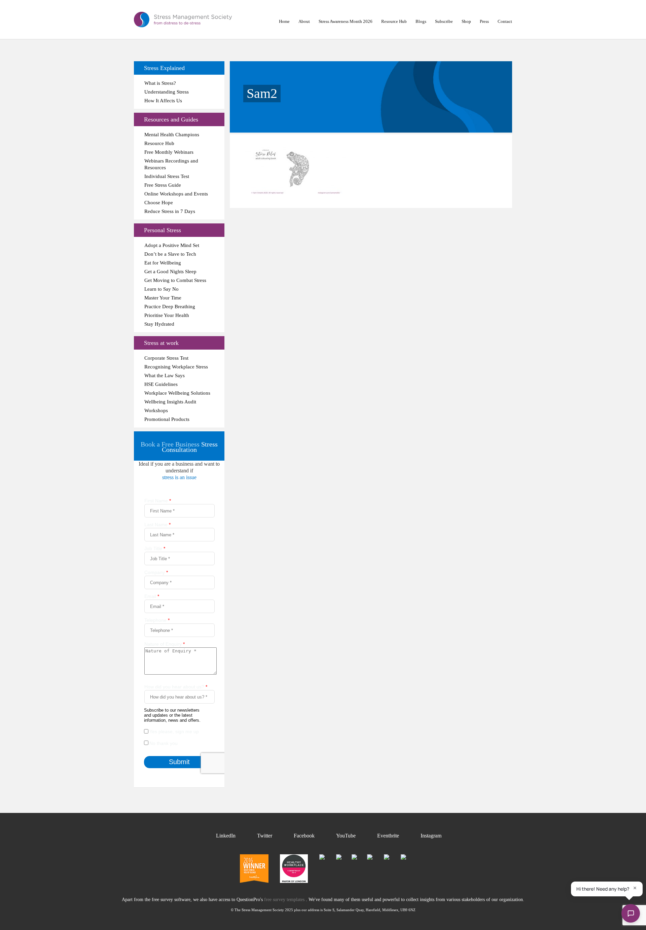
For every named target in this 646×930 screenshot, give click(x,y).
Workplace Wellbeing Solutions (177, 393)
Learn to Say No (161, 289)
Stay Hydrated (159, 324)
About (304, 21)
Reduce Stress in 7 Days (169, 211)
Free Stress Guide (162, 185)
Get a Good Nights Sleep (170, 271)
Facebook (304, 835)
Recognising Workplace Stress (176, 366)
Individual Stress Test (166, 176)
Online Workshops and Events (176, 193)
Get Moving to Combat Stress (175, 280)
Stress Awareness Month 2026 (345, 21)
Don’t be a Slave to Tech (170, 254)
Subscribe (444, 21)
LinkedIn (226, 835)
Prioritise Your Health (166, 315)
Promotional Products (166, 419)
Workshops (156, 410)
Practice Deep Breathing (169, 306)
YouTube (346, 835)
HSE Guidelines (161, 384)
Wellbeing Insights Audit (170, 401)
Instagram (431, 835)
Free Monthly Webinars (168, 152)
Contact (505, 21)
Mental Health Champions (171, 134)
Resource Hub (394, 21)
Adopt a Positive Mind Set (171, 245)
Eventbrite (388, 835)
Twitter (264, 835)
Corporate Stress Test (166, 358)
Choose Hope (158, 202)
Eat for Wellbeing (162, 262)
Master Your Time (162, 297)
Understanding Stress (166, 92)
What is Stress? (160, 83)
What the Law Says (164, 375)
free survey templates (285, 899)
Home (284, 21)
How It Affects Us (163, 100)
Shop (466, 21)
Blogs (421, 21)
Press (484, 21)
